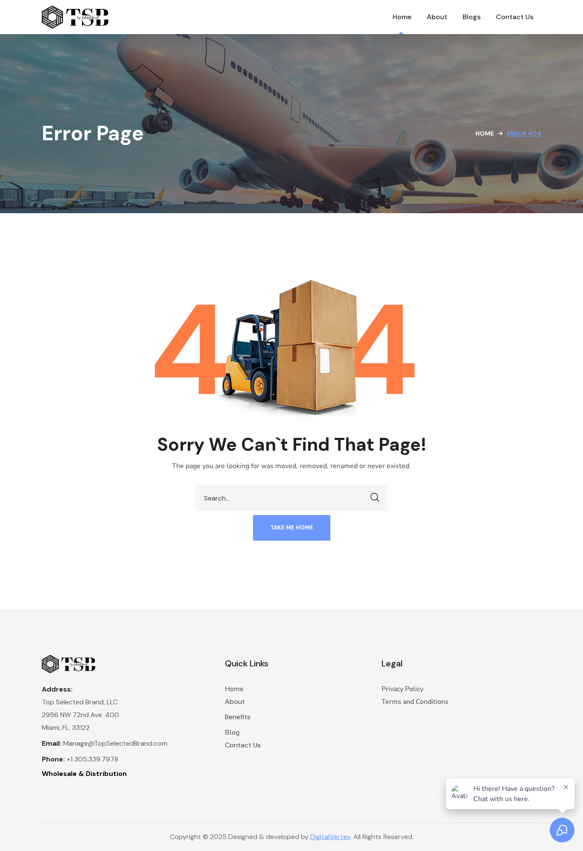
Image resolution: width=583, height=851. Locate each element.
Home (484, 133)
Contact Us (243, 745)
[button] (291, 528)
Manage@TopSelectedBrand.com (115, 743)
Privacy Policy (402, 689)
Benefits (238, 716)
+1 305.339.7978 (92, 759)
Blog (232, 732)
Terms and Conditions (415, 701)
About (235, 701)
